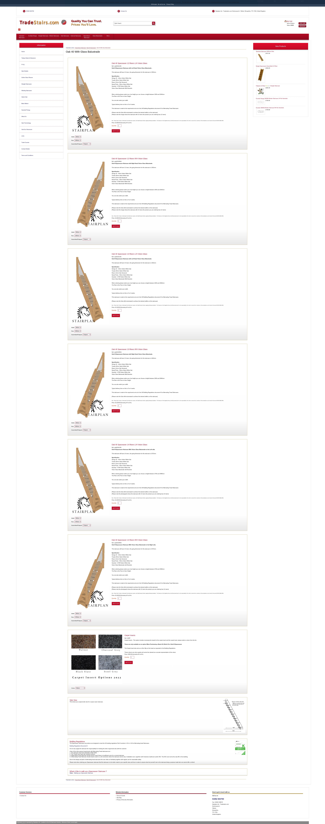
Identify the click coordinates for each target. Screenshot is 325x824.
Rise (72, 140)
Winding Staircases (26, 90)
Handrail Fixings (25, 110)
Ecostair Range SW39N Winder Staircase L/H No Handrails (272, 98)
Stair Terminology (26, 123)
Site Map (119, 797)
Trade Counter (25, 142)
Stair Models (24, 71)
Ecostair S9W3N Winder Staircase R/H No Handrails (270, 107)
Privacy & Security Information (125, 799)
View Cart (302, 23)
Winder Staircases (54, 35)
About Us (23, 116)
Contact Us (124, 11)
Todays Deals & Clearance (28, 58)
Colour (73, 688)
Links (22, 136)
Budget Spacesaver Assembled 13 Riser (266, 66)
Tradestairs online (70, 47)
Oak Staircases (65, 35)
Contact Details (25, 149)
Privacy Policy (170, 4)
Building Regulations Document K (79, 746)
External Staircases (76, 35)
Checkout (302, 26)
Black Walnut (24, 103)
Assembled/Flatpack (76, 144)
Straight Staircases (43, 35)
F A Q (22, 64)
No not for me (161, 4)
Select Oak (24, 97)
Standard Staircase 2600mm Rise (265, 51)
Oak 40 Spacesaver (91, 47)
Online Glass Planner (27, 77)
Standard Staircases (21, 36)
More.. (108, 35)
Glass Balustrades (97, 35)
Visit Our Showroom (26, 129)
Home (23, 51)
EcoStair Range (32, 35)
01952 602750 (30, 11)
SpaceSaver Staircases (86, 36)
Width (72, 137)
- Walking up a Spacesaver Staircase (81, 773)
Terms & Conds (121, 795)
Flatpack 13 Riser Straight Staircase (268, 85)
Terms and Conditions (27, 155)
